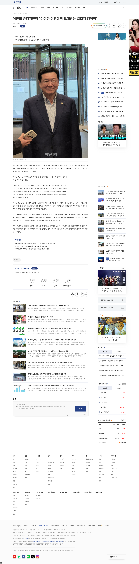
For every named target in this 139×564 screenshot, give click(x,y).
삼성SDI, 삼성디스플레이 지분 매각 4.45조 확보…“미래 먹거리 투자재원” (52, 340)
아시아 (73, 471)
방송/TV (15, 498)
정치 (87, 456)
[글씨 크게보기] (124, 26)
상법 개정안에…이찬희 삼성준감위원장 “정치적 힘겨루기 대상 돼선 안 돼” (35, 243)
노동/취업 (101, 468)
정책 (37, 465)
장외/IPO (15, 468)
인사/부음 (101, 474)
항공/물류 (55, 7)
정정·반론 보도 (81, 525)
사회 (100, 456)
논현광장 (113, 462)
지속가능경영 (99, 492)
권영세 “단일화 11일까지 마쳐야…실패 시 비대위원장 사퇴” (31, 246)
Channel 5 (63, 492)
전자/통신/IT (34, 7)
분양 (37, 468)
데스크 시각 (114, 468)
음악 (14, 504)
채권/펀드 (15, 478)
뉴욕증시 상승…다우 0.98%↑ (111, 92)
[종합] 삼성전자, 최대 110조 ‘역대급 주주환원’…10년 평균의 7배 (48, 305)
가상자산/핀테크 (28, 474)
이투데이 (15, 14)
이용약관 (33, 525)
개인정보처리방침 (43, 525)
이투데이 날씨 (87, 492)
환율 (14, 481)
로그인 (100, 2)
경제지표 (62, 462)
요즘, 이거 (27, 498)
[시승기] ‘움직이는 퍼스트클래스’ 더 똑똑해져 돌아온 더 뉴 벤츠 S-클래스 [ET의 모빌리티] (115, 216)
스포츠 (14, 511)
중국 (73, 468)
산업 (19, 7)
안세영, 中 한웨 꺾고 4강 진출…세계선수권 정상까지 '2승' (117, 88)
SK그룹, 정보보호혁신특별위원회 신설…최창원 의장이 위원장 (32, 249)
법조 (100, 459)
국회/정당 (88, 462)
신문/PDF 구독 (117, 2)
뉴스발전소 (27, 492)
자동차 (42, 7)
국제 (73, 456)
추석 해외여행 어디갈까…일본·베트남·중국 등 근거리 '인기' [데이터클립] (51, 385)
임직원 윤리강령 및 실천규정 (55, 541)
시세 (14, 465)
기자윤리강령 (44, 541)
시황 (14, 462)
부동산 (38, 456)
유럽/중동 (74, 474)
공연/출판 (15, 507)
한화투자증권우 (105, 412)
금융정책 (27, 459)
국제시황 (15, 484)
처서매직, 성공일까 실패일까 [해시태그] (40, 317)
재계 (27, 7)
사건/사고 (101, 465)
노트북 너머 (114, 478)
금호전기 (103, 397)
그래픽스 (27, 501)
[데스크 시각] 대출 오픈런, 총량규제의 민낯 (27, 272)
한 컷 (26, 504)
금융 (26, 456)
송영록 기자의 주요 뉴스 (22, 268)
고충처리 (64, 525)
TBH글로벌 (104, 402)
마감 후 (113, 471)
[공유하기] (109, 26)
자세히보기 (34, 268)
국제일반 (74, 462)
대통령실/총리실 (89, 459)
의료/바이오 (69, 7)
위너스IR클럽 (75, 492)
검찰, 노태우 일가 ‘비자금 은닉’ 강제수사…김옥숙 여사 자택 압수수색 (50, 363)
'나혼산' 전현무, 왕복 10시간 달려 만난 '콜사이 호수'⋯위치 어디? (119, 97)
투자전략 (119, 351)
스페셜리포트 (51, 492)
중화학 (48, 7)
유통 (62, 7)
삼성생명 (103, 407)
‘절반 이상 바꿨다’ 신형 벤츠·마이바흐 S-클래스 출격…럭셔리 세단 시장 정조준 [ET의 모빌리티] (115, 246)
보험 (26, 465)
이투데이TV (39, 492)
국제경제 (74, 459)
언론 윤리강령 (36, 541)
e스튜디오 (38, 495)
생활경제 (62, 465)
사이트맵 (107, 525)
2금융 (26, 468)
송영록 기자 (16, 26)
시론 (112, 465)
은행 (26, 462)
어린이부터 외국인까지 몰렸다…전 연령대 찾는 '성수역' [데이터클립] (50, 328)
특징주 (105, 351)
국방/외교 (88, 465)
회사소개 (26, 525)
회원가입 (106, 2)
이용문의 (72, 525)
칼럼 (112, 474)
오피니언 (113, 456)
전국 (100, 471)
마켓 (14, 456)
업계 (37, 462)
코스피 (105, 388)
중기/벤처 (77, 7)
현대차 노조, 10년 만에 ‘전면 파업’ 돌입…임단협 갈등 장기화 (47, 374)
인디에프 (103, 392)
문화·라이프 (16, 492)
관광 (14, 495)
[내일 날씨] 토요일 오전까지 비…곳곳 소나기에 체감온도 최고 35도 (119, 83)
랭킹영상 (38, 498)
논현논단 (113, 459)
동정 (100, 478)
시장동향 (38, 459)
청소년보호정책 (55, 525)
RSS (124, 2)
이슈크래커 (27, 495)
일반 (84, 7)
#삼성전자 (16, 260)
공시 (14, 459)
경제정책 (62, 459)
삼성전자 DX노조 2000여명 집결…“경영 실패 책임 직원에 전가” (119, 73)
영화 (14, 501)
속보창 (110, 2)
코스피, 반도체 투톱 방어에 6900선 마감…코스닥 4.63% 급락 (48, 351)
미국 (73, 465)
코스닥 (119, 388)
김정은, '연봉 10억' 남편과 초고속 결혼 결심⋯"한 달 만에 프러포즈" (119, 116)
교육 (100, 462)
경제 (61, 456)
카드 (26, 471)
